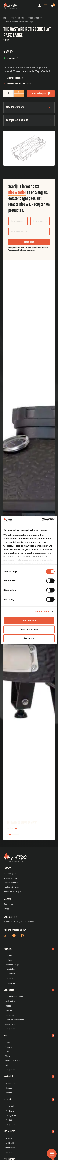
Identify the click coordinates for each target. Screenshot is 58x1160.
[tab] (8, 834)
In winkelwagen (39, 93)
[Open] (45, 6)
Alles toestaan (29, 620)
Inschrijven (29, 242)
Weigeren (29, 638)
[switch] (50, 580)
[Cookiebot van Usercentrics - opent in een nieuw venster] (42, 520)
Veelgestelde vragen (12, 892)
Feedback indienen (11, 887)
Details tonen (42, 611)
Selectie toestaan (29, 629)
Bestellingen (9, 904)
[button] (52, 5)
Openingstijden (10, 873)
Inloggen (7, 908)
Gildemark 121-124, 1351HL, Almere (19, 922)
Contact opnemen (11, 883)
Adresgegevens (10, 878)
